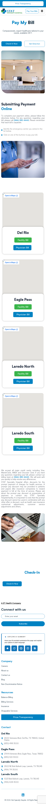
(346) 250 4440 (21, 477)
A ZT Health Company (11, 603)
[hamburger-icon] (42, 11)
